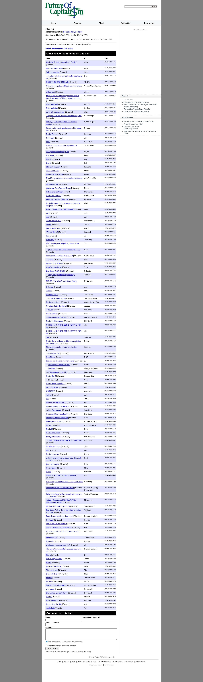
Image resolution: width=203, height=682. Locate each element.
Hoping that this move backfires (58, 406)
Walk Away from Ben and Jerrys (58, 188)
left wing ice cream (53, 447)
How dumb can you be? (57, 317)
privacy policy (140, 662)
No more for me (52, 184)
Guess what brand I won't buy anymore (61, 475)
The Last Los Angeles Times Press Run (137, 109)
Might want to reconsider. (58, 372)
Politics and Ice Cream (55, 192)
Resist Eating (51, 468)
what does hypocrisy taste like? (58, 545)
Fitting (48, 555)
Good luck (50, 138)
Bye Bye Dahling (54, 410)
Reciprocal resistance (54, 174)
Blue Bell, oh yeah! (53, 167)
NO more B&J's (52, 295)
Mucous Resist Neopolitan (56, 585)
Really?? (49, 429)
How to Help (149, 23)
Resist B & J (51, 376)
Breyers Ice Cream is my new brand (60, 361)
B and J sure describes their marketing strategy (64, 178)
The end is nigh (52, 570)
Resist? (49, 597)
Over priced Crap (52, 171)
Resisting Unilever (53, 302)
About (101, 23)
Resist (48, 425)
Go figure (49, 520)
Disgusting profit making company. (61, 275)
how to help (92, 662)
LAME (48, 225)
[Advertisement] (140, 46)
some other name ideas (55, 112)
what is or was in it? (53, 221)
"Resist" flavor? (52, 232)
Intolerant (49, 581)
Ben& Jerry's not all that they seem (59, 516)
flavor (50, 310)
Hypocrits (50, 541)
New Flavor (50, 357)
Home (53, 23)
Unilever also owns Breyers (59, 365)
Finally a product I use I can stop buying (61, 347)
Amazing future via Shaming (57, 418)
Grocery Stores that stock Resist (58, 527)
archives (66, 662)
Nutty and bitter (52, 104)
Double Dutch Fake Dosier (56, 402)
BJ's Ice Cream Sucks (57, 298)
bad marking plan (52, 464)
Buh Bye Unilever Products (56, 524)
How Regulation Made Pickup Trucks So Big (139, 121)
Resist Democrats (53, 433)
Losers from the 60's (54, 604)
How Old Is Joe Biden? (131, 126)
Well (47, 213)
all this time (50, 92)
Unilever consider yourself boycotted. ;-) (61, 145)
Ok (47, 399)
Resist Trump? (51, 134)
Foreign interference (53, 437)
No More (51, 368)
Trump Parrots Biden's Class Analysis (137, 111)
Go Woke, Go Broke (54, 267)
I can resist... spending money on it (59, 256)
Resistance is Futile (53, 566)
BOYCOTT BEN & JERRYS (57, 199)
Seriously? (50, 240)
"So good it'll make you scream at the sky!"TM (64, 116)
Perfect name (51, 537)
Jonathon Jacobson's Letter (133, 124)
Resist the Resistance (54, 321)
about (73, 662)
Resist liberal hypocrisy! (55, 384)
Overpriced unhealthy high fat (57, 152)
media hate (50, 608)
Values (48, 395)
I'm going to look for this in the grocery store (63, 531)
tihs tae (49, 578)
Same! (50, 260)
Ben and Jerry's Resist (72, 32)
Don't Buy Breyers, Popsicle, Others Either (62, 243)
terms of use (129, 662)
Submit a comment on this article (58, 48)
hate (47, 450)
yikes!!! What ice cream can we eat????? (64, 250)
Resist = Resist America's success (59, 209)
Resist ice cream (52, 454)
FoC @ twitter (117, 662)
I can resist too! (52, 314)
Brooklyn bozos (52, 387)
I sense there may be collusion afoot (60, 488)
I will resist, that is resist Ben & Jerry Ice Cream (64, 482)
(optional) (91, 617)
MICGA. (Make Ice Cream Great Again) (61, 281)
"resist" (49, 291)
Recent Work (128, 100)
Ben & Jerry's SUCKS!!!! (55, 271)
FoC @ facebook (103, 662)
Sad (47, 236)
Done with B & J (52, 574)
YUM (48, 142)
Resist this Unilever (53, 196)
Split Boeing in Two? (131, 129)
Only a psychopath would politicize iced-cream (64, 86)
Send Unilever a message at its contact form (65, 440)
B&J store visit (54, 353)
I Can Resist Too (52, 600)
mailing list (81, 662)
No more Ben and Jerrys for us (58, 506)
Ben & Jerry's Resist (54, 559)
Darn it (48, 159)
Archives (77, 23)
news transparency (96, 665)
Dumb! (48, 472)
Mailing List (125, 23)
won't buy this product (54, 68)
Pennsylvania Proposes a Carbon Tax (136, 102)
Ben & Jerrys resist (53, 228)
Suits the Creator (52, 72)
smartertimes (109, 665)
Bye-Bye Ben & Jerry (54, 421)
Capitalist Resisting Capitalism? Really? (61, 62)
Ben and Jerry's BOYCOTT (56, 593)
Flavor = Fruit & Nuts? (54, 263)
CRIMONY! (50, 391)
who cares (50, 589)
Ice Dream (50, 155)
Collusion (49, 287)
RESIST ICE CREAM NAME (57, 82)
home (59, 662)
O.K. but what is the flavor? (56, 306)
